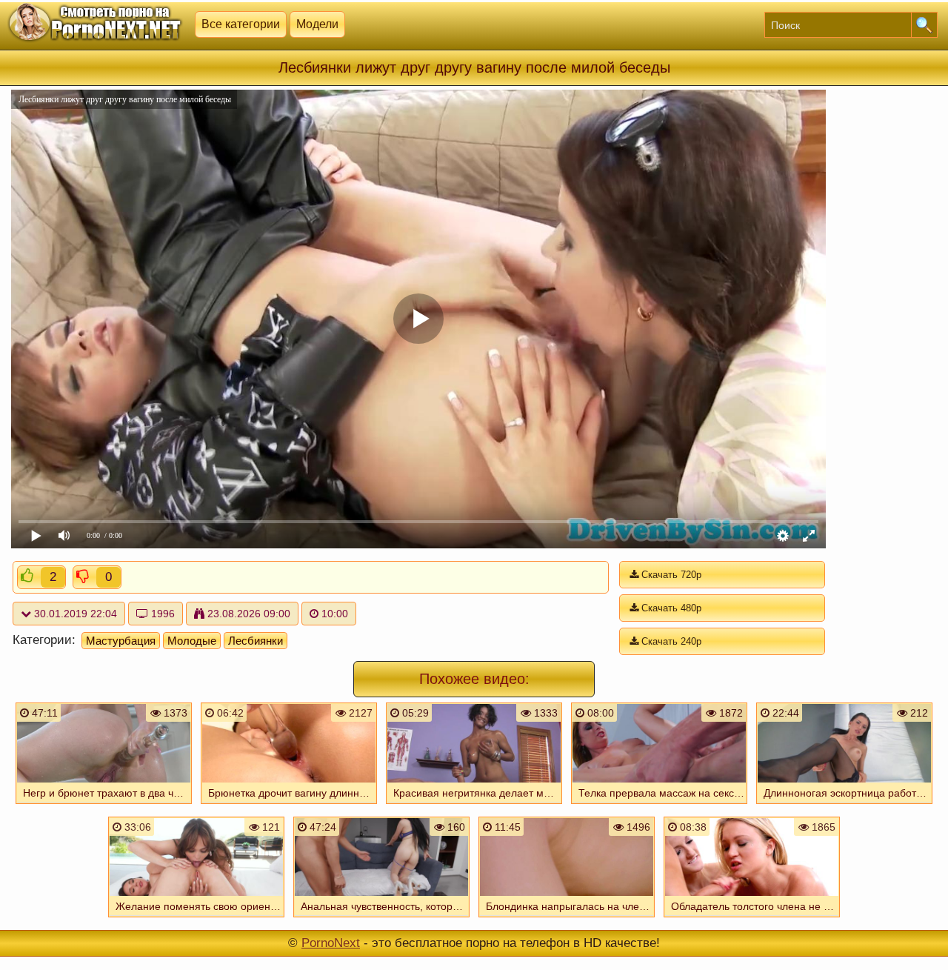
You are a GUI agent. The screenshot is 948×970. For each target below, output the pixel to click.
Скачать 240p (669, 641)
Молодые (191, 640)
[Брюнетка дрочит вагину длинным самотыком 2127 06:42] (289, 805)
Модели (317, 24)
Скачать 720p (669, 574)
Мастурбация (121, 640)
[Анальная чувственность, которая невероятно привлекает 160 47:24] (381, 919)
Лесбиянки (255, 640)
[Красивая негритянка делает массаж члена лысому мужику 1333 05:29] (474, 805)
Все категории (240, 24)
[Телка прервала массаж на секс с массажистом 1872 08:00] (659, 805)
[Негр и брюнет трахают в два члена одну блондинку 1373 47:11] (104, 805)
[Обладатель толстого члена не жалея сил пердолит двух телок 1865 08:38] (752, 919)
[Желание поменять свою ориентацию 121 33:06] (196, 919)
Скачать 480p (669, 608)
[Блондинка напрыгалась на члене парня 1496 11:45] (566, 919)
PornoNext (330, 943)
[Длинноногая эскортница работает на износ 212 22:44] (844, 805)
